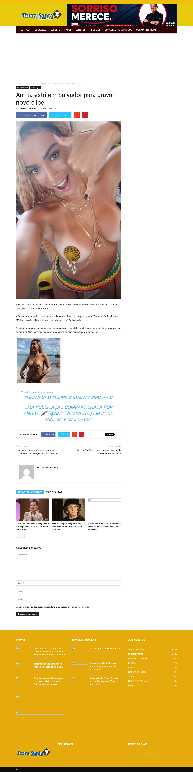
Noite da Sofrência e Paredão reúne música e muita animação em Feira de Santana (104, 526)
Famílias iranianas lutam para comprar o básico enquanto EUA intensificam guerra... (48, 681)
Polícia (131, 667)
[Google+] (165, 2)
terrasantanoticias (27, 108)
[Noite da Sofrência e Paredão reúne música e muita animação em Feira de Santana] (104, 509)
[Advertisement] (96, 56)
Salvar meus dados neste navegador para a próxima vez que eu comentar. (54, 607)
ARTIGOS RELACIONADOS (30, 492)
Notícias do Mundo (137, 680)
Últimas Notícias (146, 29)
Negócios (95, 29)
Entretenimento (22, 87)
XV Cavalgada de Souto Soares (105, 648)
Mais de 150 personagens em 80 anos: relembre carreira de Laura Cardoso (67, 526)
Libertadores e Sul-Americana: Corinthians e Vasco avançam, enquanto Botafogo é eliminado (49, 651)
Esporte (55, 29)
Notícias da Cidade (137, 671)
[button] (173, 29)
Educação (40, 29)
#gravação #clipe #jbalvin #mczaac (68, 397)
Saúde (67, 29)
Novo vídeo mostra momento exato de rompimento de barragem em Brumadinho (37, 452)
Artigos (26, 29)
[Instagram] (170, 2)
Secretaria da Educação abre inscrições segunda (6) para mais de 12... (104, 681)
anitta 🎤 (35, 413)
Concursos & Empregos (118, 29)
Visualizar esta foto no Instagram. (37, 392)
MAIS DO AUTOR (54, 492)
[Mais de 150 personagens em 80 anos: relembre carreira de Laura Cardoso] (68, 509)
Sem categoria (35, 87)
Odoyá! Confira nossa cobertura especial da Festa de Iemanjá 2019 (99, 452)
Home (18, 83)
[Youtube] (174, 2)
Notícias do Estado (137, 658)
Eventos (80, 29)
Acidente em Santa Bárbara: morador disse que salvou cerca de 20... (103, 666)
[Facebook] (160, 2)
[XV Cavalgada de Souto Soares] (79, 652)
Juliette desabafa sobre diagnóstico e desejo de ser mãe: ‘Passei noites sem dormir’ (32, 526)
